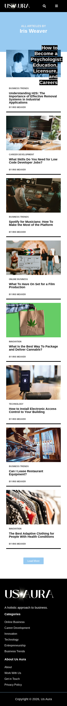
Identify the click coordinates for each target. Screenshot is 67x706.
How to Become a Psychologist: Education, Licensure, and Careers (47, 65)
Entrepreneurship (15, 645)
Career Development (21, 154)
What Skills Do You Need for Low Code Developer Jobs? (33, 161)
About (8, 667)
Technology (16, 404)
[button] (44, 6)
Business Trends (19, 88)
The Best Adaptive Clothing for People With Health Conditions (31, 535)
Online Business (18, 279)
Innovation (15, 341)
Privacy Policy (13, 684)
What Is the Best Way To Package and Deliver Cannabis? (33, 348)
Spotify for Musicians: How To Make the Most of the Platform (31, 223)
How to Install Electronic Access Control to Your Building (32, 410)
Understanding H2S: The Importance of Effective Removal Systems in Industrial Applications (33, 97)
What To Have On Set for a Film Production (32, 285)
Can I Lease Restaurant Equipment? (26, 472)
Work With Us (12, 673)
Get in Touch (12, 678)
